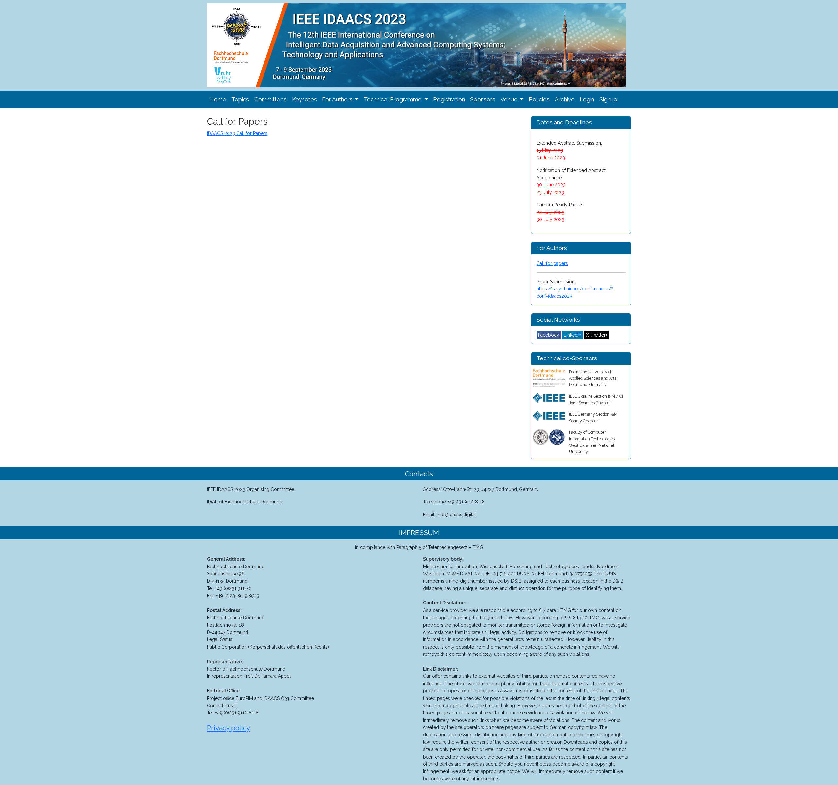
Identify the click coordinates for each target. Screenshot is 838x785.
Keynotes (304, 99)
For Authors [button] (338, 99)
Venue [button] (510, 99)
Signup (608, 99)
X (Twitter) (596, 335)
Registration (449, 99)
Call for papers (552, 263)
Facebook (548, 335)
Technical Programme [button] (393, 99)
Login (587, 99)
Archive (564, 99)
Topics (240, 99)
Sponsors (482, 99)
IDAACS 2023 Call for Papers (237, 133)
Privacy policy (228, 728)
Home (218, 99)
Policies (539, 99)
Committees (270, 99)
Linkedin (572, 335)
